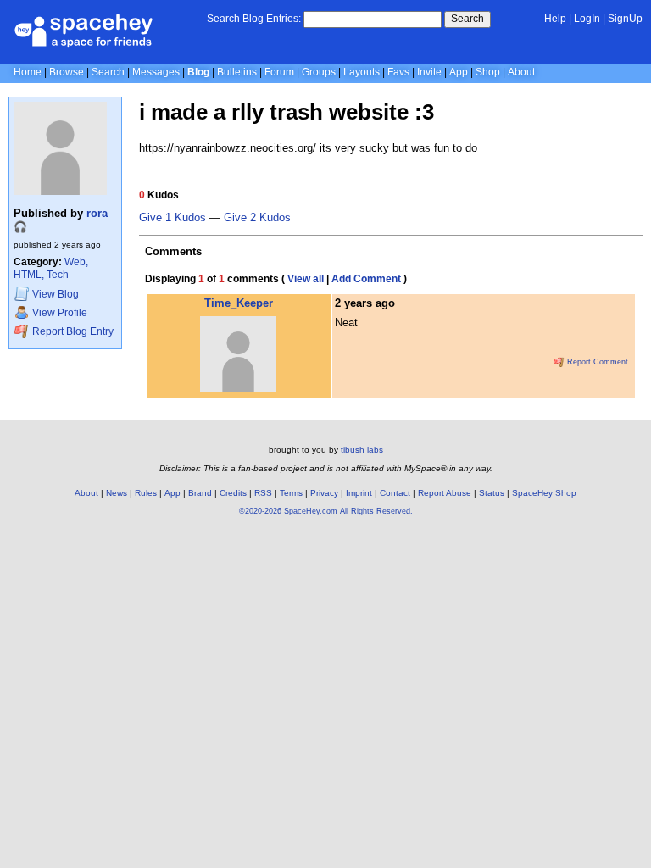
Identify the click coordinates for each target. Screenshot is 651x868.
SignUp (625, 19)
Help (555, 19)
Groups (319, 72)
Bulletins (237, 72)
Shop (488, 72)
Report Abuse (444, 493)
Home (28, 72)
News (116, 493)
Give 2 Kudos (257, 218)
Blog (198, 72)
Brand (200, 493)
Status (491, 493)
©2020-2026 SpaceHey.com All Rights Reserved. (326, 511)
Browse (66, 72)
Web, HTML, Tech (51, 268)
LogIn (587, 19)
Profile (59, 314)
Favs (398, 72)
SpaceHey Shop (544, 493)
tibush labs (362, 449)
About (521, 72)
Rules (146, 493)
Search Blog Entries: (254, 19)
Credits (233, 493)
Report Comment (596, 362)
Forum (279, 72)
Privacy (324, 493)
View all (305, 279)
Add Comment (366, 279)
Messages (156, 72)
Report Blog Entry (72, 331)
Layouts (361, 72)
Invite (429, 72)
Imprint (359, 493)
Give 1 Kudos (172, 218)
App (458, 72)
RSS (263, 493)
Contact (395, 493)
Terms (291, 493)
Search (467, 19)
